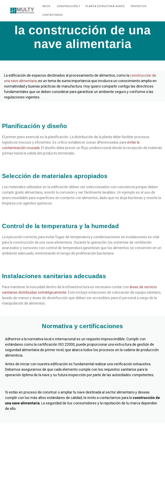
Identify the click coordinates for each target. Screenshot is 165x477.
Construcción (67, 6)
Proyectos (138, 6)
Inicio (46, 6)
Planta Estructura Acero (105, 6)
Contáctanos (52, 14)
